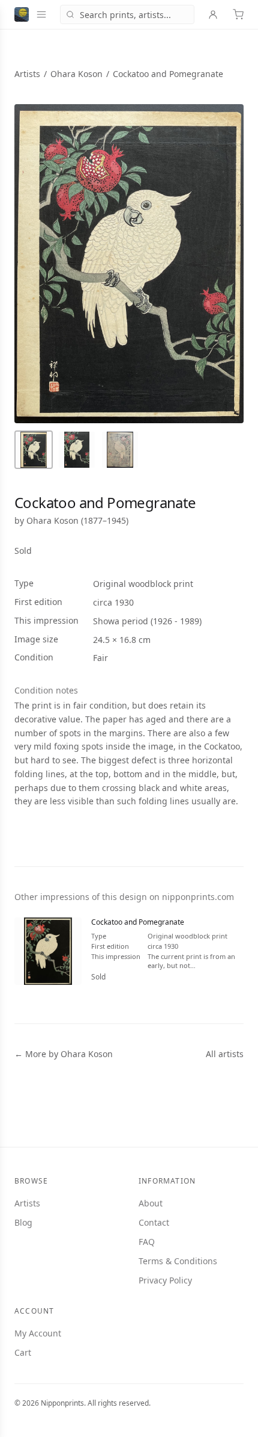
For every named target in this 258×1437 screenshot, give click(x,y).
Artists (27, 73)
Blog (23, 1222)
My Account (37, 1333)
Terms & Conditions (178, 1261)
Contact (154, 1222)
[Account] (213, 14)
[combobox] (127, 14)
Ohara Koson (76, 73)
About (151, 1203)
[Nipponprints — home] (21, 14)
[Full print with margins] (33, 449)
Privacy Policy (165, 1280)
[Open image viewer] (129, 263)
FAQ (147, 1241)
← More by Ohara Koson (63, 1054)
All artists (225, 1054)
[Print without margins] (77, 449)
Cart (22, 1352)
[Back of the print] (120, 449)
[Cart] (238, 14)
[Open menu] (41, 14)
